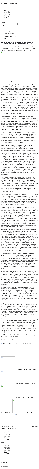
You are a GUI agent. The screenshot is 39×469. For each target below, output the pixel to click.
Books (6, 38)
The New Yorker (9, 33)
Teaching (7, 14)
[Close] (1, 466)
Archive (6, 19)
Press (5, 17)
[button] (19, 8)
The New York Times (10, 36)
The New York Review (11, 35)
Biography (7, 16)
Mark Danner (9, 3)
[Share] (3, 466)
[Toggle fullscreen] (5, 466)
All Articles (7, 32)
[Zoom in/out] (7, 466)
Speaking (7, 12)
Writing (6, 11)
